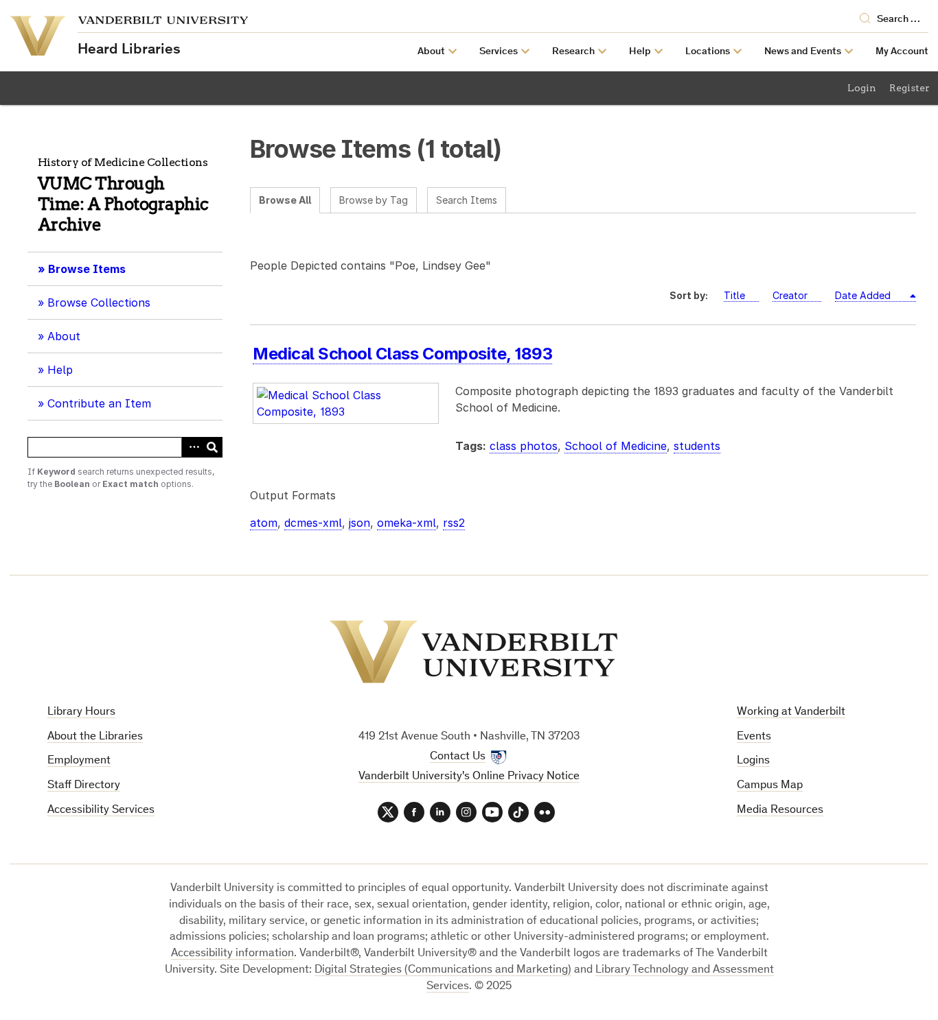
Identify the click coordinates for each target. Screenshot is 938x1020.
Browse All (285, 200)
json (359, 523)
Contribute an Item (99, 403)
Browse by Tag (373, 200)
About (68, 341)
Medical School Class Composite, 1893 (402, 354)
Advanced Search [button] (191, 447)
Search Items (466, 200)
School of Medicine (615, 446)
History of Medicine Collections (123, 162)
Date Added (864, 295)
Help (60, 370)
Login (861, 87)
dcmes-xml (313, 523)
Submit (212, 447)
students (697, 446)
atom (263, 523)
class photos (524, 446)
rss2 (454, 523)
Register (909, 87)
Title (734, 295)
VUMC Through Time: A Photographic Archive (123, 204)
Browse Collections (98, 302)
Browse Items (87, 269)
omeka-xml (406, 523)
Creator (790, 295)
